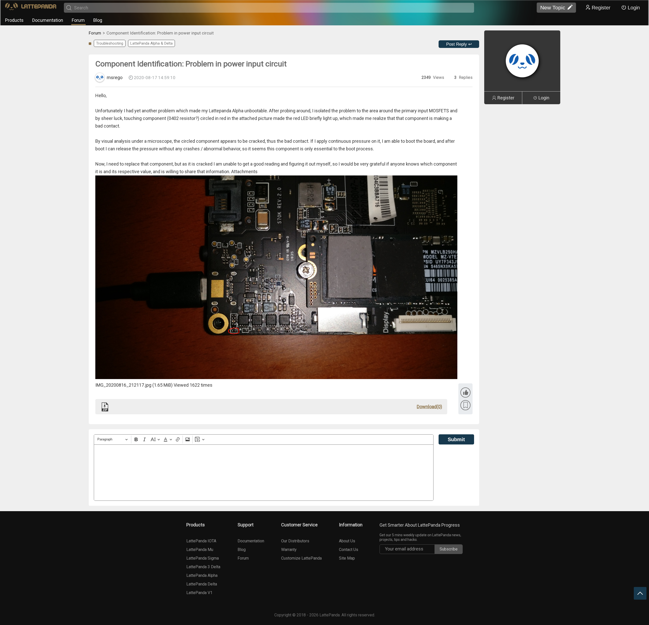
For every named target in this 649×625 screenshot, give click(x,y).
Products (14, 20)
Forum (78, 20)
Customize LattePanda (301, 558)
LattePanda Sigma (202, 558)
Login (634, 7)
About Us (347, 541)
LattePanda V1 (199, 592)
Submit (456, 439)
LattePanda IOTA (201, 541)
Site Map (347, 558)
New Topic (552, 7)
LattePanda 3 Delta (203, 566)
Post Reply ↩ (459, 44)
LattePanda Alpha (202, 575)
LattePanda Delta (201, 584)
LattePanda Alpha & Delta (151, 43)
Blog (97, 20)
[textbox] (263, 473)
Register (601, 7)
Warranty (289, 549)
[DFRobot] (30, 8)
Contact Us (348, 549)
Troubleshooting (109, 43)
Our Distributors (295, 541)
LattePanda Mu (199, 549)
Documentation (47, 20)
